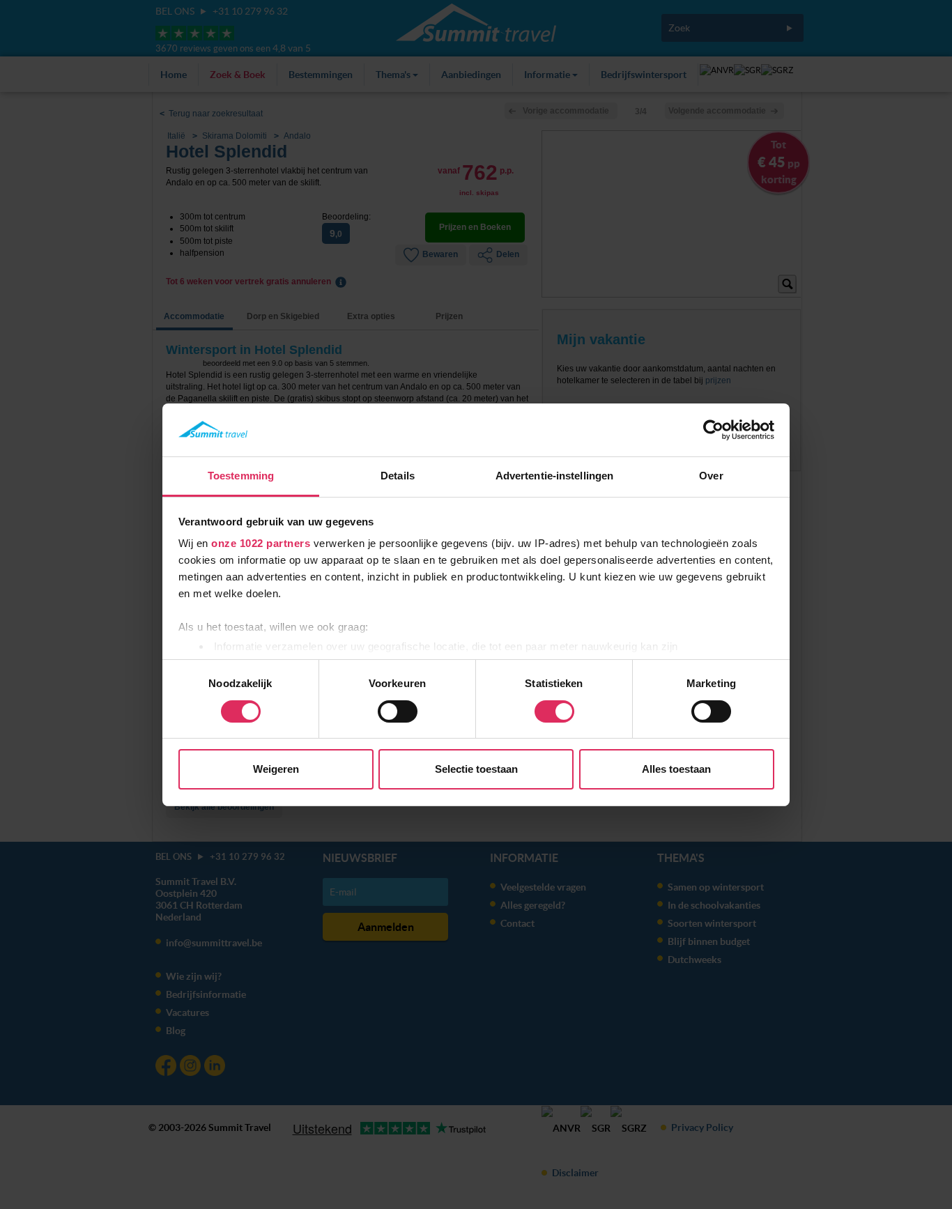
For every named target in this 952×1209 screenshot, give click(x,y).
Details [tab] (398, 476)
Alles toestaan (676, 769)
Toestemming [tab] (241, 476)
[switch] (397, 711)
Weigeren (276, 769)
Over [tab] (711, 476)
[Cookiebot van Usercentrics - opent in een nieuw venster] (713, 429)
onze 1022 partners (260, 543)
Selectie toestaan (476, 769)
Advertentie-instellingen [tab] (554, 476)
